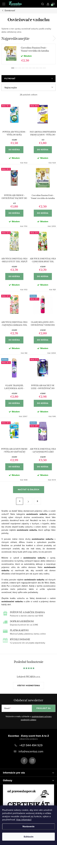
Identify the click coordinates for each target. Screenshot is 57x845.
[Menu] (4, 4)
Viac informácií (23, 819)
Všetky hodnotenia (28, 685)
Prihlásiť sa (43, 708)
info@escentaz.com (31, 751)
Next (54, 38)
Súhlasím (28, 836)
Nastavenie (28, 826)
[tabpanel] (28, 54)
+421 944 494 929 (31, 745)
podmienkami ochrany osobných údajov (36, 718)
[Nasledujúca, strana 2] (28, 501)
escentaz (24, 760)
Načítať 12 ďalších (28, 489)
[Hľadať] (42, 4)
